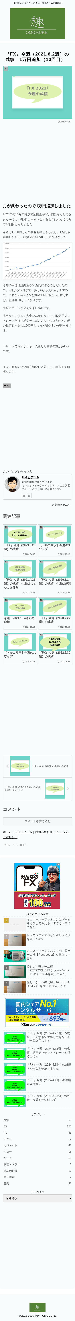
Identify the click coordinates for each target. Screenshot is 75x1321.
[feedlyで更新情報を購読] (24, 495)
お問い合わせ (43, 832)
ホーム (7, 832)
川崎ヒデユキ (30, 477)
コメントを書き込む (37, 821)
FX (8, 385)
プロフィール (23, 832)
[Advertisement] (37, 163)
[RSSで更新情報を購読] (29, 495)
